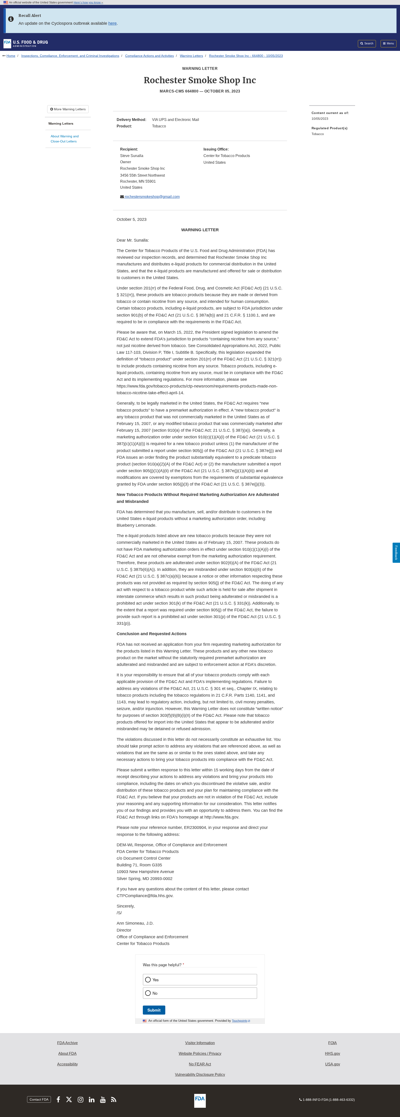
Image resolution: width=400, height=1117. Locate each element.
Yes (156, 979)
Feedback (396, 552)
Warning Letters (191, 56)
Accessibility (67, 1064)
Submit (154, 1010)
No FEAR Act (200, 1064)
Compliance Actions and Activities (149, 56)
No (155, 993)
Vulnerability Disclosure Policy (200, 1075)
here (112, 23)
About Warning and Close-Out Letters (65, 138)
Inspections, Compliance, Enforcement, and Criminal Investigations (70, 56)
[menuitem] (332, 117)
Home (10, 56)
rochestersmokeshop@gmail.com (152, 197)
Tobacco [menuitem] (318, 134)
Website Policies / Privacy (200, 1053)
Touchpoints (239, 1020)
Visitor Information (200, 1043)
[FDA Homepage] (25, 43)
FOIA (332, 1043)
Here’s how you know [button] (87, 2)
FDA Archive (67, 1043)
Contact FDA (39, 1099)
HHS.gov (332, 1053)
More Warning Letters (69, 109)
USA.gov (332, 1064)
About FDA (67, 1053)
